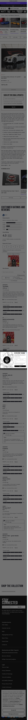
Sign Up (20, 366)
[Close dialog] (26, 352)
